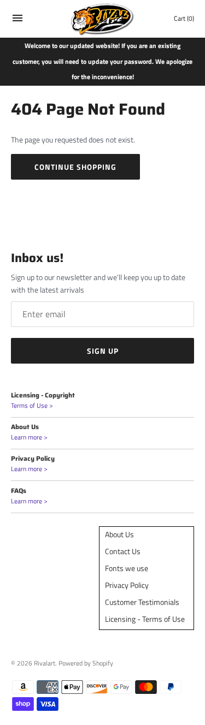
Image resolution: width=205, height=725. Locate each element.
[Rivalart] (102, 19)
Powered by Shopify (85, 663)
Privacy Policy (127, 585)
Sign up (103, 350)
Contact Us (122, 551)
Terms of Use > (32, 406)
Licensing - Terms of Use (145, 619)
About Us (119, 534)
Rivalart (44, 663)
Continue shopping (75, 167)
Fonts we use (126, 568)
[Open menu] (17, 20)
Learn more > (29, 437)
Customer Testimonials (142, 602)
